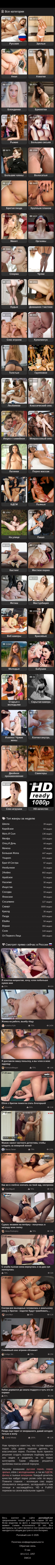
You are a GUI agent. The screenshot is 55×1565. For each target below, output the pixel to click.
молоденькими (27, 1472)
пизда (27, 916)
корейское (27, 829)
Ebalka (27, 921)
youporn (27, 858)
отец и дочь (27, 843)
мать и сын (27, 833)
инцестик (27, 887)
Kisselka (8, 1107)
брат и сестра (27, 863)
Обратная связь (27, 1546)
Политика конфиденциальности (27, 1542)
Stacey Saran (10, 1149)
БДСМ (48, 1472)
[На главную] (27, 1508)
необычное (27, 867)
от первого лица (27, 935)
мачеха (27, 848)
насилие (27, 882)
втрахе (27, 926)
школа (27, 824)
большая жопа (27, 853)
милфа (27, 838)
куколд (27, 911)
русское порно (35, 1469)
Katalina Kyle (10, 1026)
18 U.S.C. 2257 (27, 1554)
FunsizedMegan (11, 1068)
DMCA (27, 1558)
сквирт (27, 906)
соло (27, 931)
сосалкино (27, 901)
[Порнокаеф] (28, 4)
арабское (27, 877)
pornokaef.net (46, 1518)
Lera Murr (9, 1315)
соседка (27, 892)
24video (27, 872)
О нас (28, 1550)
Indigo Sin (9, 1354)
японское (27, 897)
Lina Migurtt (10, 1189)
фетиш (6, 1475)
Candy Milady (10, 1438)
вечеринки (26, 1475)
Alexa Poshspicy (11, 1231)
